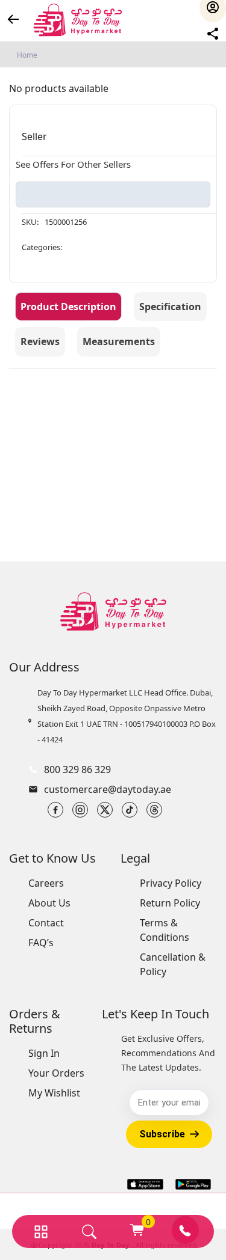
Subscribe (162, 1134)
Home (27, 55)
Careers (46, 883)
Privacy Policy (170, 883)
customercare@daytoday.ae (107, 789)
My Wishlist (54, 1092)
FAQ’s (41, 942)
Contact (46, 922)
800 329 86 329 (77, 769)
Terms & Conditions (164, 930)
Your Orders (56, 1073)
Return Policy (170, 903)
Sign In (44, 1053)
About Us (49, 903)
